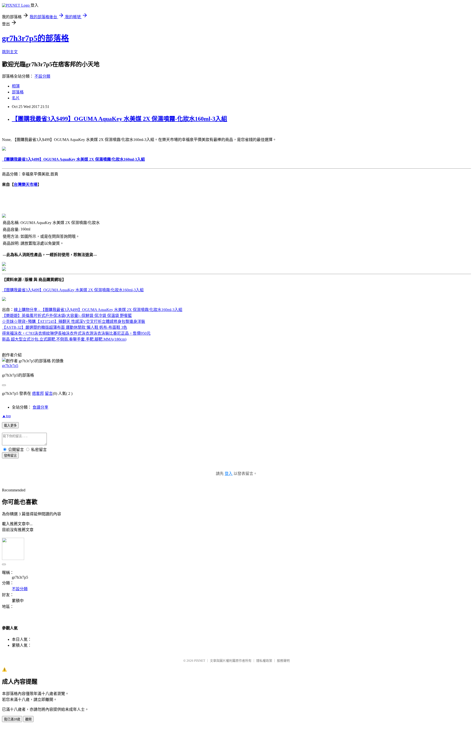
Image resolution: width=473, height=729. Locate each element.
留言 (49, 393)
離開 (28, 719)
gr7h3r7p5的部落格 (35, 38)
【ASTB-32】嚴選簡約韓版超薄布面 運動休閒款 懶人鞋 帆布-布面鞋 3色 (64, 327)
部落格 (18, 92)
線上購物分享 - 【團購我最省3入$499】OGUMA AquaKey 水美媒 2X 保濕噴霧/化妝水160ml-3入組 (98, 310)
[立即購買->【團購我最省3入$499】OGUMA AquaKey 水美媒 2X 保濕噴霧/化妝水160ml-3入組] (4, 149)
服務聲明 (283, 660)
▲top (6, 416)
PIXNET (199, 660)
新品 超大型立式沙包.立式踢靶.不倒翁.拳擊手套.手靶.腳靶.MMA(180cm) (64, 339)
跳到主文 (10, 52)
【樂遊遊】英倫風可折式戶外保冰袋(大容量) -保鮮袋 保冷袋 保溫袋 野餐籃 (67, 315)
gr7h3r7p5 (10, 366)
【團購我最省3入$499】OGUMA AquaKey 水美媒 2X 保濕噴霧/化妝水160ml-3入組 (73, 290)
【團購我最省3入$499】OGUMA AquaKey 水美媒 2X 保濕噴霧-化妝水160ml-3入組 (119, 119)
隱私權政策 (264, 660)
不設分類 (42, 76)
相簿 (16, 86)
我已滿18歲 (12, 719)
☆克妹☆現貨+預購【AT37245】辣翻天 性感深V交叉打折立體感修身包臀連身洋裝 (73, 321)
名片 (16, 98)
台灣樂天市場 (25, 184)
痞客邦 (38, 393)
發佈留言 (10, 455)
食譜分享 (40, 407)
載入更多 (10, 425)
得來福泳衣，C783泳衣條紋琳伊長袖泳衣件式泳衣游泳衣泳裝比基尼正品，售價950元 (76, 333)
